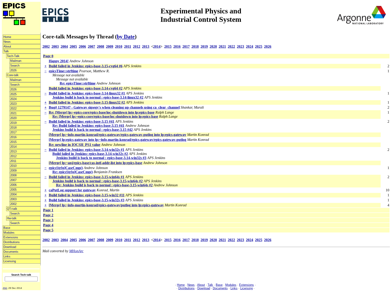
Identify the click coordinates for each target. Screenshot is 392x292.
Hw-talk (12, 218)
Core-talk (13, 75)
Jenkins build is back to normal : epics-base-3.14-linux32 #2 (97, 97)
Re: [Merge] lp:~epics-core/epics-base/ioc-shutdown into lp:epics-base (101, 112)
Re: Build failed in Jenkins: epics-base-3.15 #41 (88, 125)
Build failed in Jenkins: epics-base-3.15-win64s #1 (86, 177)
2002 (13, 204)
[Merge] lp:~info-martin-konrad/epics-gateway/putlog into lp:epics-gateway (106, 205)
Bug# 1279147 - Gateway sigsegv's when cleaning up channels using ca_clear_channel (114, 107)
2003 (13, 199)
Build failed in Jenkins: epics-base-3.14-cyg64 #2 (85, 88)
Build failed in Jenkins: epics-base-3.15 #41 (81, 121)
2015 (13, 142)
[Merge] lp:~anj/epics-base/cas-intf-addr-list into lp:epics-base (95, 163)
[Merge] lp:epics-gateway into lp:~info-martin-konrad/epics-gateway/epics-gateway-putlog (117, 140)
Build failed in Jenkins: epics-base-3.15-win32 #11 (87, 195)
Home (7, 37)
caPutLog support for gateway (72, 190)
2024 (13, 99)
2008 (13, 175)
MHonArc (76, 251)
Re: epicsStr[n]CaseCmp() (72, 172)
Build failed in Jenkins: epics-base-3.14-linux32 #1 (87, 93)
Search (15, 65)
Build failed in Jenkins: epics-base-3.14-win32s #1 (86, 150)
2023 (13, 103)
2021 (13, 113)
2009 (13, 170)
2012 (13, 156)
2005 (13, 189)
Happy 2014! (59, 61)
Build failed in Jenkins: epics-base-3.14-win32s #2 (90, 154)
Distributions (11, 242)
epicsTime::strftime (63, 71)
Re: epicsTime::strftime (78, 83)
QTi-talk (12, 208)
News (7, 41)
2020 (13, 118)
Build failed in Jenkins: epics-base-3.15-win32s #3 (86, 200)
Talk (6, 51)
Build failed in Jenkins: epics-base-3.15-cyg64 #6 (85, 66)
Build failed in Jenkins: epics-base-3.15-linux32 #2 (87, 102)
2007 (13, 180)
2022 (13, 108)
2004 (13, 194)
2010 (13, 165)
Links (6, 256)
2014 (13, 146)
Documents (10, 251)
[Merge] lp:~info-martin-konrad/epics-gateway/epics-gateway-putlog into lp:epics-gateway (117, 135)
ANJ (5, 288)
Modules (9, 232)
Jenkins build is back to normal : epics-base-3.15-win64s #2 (97, 181)
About (7, 46)
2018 (13, 127)
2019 (13, 123)
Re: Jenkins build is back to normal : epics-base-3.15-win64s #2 (104, 185)
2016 (13, 137)
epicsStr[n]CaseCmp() (66, 168)
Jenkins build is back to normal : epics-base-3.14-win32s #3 (101, 158)
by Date (126, 37)
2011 (13, 161)
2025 (13, 94)
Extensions (10, 237)
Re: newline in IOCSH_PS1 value (74, 145)
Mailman (15, 60)
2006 (13, 185)
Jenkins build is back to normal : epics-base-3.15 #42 (92, 130)
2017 (13, 132)
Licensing (9, 261)
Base (6, 228)
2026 (13, 70)
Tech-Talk (13, 56)
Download (9, 247)
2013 (13, 151)
